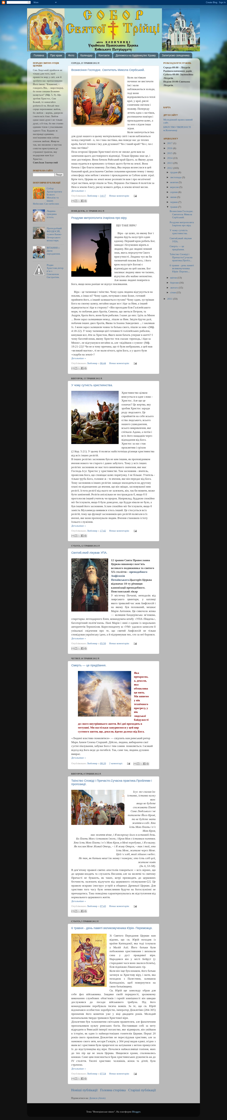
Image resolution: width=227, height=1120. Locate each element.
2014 (170, 158)
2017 (170, 143)
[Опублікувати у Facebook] (82, 201)
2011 (170, 298)
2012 (170, 168)
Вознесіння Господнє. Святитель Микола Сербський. (108, 70)
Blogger (136, 1111)
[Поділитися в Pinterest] (85, 201)
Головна (39, 55)
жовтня (174, 182)
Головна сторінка (113, 1090)
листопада (176, 177)
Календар (86, 55)
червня (174, 202)
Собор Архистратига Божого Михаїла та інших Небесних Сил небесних (47, 196)
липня (173, 197)
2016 (170, 148)
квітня (173, 277)
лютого (174, 287)
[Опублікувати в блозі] (76, 201)
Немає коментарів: (119, 195)
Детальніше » (78, 190)
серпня (174, 192)
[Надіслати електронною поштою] (72, 201)
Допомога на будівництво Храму (136, 55)
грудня (174, 172)
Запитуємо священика (175, 55)
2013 (170, 163)
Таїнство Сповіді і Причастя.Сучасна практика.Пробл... (181, 257)
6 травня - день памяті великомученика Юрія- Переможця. (112, 928)
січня (173, 292)
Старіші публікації (142, 1090)
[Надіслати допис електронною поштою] (135, 195)
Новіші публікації (84, 1090)
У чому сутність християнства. (92, 385)
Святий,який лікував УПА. (89, 552)
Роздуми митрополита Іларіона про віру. (99, 218)
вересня (174, 187)
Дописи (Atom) (97, 1098)
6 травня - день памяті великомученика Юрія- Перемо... (182, 268)
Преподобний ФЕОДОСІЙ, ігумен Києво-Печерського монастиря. (54, 234)
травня (174, 206)
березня (174, 282)
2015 (170, 153)
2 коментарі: (116, 763)
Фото (71, 55)
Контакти (104, 55)
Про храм (56, 55)
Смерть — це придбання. (88, 665)
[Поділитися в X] (79, 201)
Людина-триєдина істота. (52, 214)
